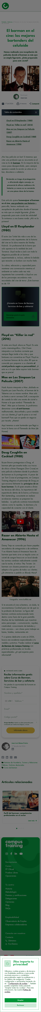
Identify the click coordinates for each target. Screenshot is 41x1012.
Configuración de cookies (17, 983)
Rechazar (20, 1005)
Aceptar (20, 1000)
